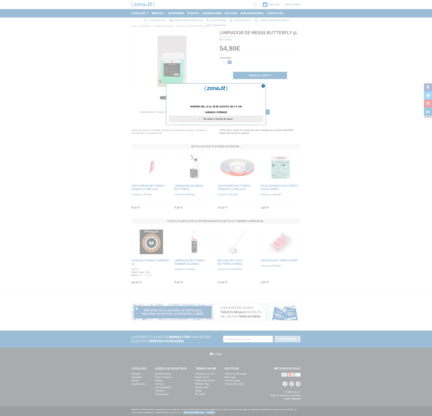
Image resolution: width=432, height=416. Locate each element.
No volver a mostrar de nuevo (217, 119)
